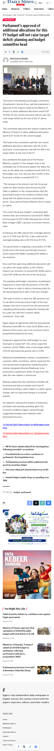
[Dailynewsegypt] (20, 2)
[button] (5, 2)
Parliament (9, 20)
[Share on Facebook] (9, 52)
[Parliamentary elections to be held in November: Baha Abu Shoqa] (44, 670)
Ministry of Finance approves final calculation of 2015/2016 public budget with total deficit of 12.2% (18, 631)
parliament (26, 492)
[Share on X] (14, 52)
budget (17, 492)
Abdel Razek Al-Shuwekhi (19, 58)
